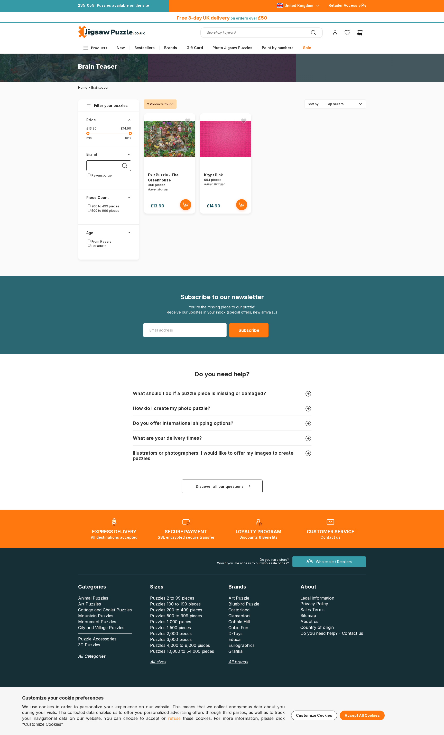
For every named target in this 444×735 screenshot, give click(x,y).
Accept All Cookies (362, 715)
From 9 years (101, 241)
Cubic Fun (238, 627)
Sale (307, 47)
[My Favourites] (347, 32)
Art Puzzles (89, 604)
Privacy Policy (314, 603)
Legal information (317, 598)
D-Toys (235, 633)
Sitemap (308, 615)
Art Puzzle (238, 598)
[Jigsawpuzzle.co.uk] (111, 37)
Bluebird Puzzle (243, 604)
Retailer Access (343, 5)
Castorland (238, 609)
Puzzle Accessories (97, 638)
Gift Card (195, 47)
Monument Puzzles (97, 621)
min (89, 138)
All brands (238, 661)
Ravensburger (102, 175)
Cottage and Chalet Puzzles (105, 609)
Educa (234, 639)
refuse (174, 718)
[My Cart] (360, 32)
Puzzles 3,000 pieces (171, 639)
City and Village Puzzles (101, 627)
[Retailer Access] (362, 7)
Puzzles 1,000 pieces (170, 621)
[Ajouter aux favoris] (187, 120)
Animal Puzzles (93, 598)
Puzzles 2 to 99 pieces (172, 598)
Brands (170, 47)
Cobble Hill (239, 621)
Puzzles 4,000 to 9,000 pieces (180, 645)
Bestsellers (144, 47)
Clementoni (239, 615)
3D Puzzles (89, 644)
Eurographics (241, 645)
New (121, 47)
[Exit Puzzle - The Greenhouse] (169, 163)
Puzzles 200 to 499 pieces (176, 609)
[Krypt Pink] (225, 163)
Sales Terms (312, 609)
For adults (98, 246)
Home (82, 87)
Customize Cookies (314, 715)
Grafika (235, 651)
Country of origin (317, 627)
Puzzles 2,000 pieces (171, 633)
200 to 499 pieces (105, 206)
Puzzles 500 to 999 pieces (176, 615)
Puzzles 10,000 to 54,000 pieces (182, 651)
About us (309, 621)
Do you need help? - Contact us (331, 633)
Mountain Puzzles (95, 615)
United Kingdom (298, 5)
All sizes (158, 661)
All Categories (91, 656)
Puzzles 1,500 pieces (170, 627)
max (128, 138)
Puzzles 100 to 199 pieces (175, 604)
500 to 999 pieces (105, 211)
